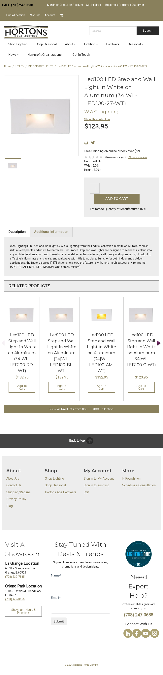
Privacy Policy (16, 499)
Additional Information (51, 232)
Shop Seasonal (46, 44)
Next (159, 343)
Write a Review (137, 157)
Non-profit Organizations (44, 55)
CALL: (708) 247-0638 (17, 5)
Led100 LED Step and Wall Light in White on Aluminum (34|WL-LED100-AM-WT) (101, 353)
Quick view (22, 315)
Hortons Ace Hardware (60, 492)
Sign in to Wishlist (96, 485)
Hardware (112, 44)
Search (147, 30)
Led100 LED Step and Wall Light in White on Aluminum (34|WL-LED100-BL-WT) (62, 353)
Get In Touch (81, 55)
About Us (12, 478)
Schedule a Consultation (139, 485)
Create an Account (71, 4)
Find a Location (15, 15)
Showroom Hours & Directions (23, 611)
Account (50, 15)
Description (17, 232)
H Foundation (131, 478)
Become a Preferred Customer (124, 4)
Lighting (89, 44)
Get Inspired (93, 4)
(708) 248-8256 (15, 599)
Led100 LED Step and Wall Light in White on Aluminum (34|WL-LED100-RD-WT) (22, 353)
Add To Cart (22, 387)
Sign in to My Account (99, 478)
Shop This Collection (97, 119)
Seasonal (134, 44)
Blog (9, 506)
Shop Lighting (17, 44)
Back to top (77, 440)
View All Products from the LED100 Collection (81, 409)
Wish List (34, 15)
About (69, 44)
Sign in (51, 4)
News (12, 55)
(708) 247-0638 (138, 614)
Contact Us (13, 485)
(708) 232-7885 (15, 576)
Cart (86, 492)
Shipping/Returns (18, 492)
